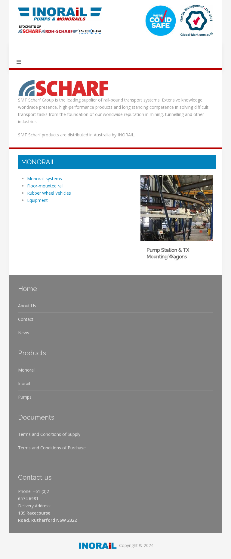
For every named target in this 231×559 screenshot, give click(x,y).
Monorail (26, 370)
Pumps (25, 397)
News (23, 333)
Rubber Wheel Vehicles (49, 193)
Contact (25, 319)
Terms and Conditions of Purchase (52, 448)
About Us (27, 305)
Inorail (24, 383)
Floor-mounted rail (45, 186)
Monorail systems (44, 178)
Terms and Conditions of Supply (49, 434)
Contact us (34, 477)
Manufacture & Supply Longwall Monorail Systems (171, 258)
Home (27, 289)
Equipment (37, 200)
